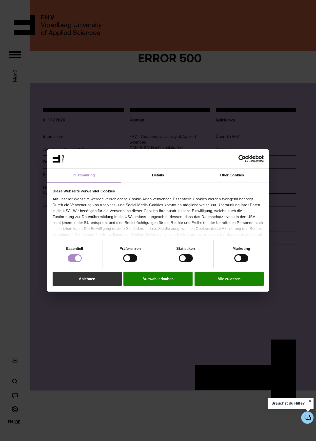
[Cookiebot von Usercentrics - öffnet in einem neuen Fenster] (242, 158)
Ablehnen (87, 279)
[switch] (130, 258)
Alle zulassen (228, 279)
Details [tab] (158, 175)
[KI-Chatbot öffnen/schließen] (307, 417)
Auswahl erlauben (158, 279)
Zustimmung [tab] (84, 175)
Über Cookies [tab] (232, 175)
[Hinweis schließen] (310, 401)
